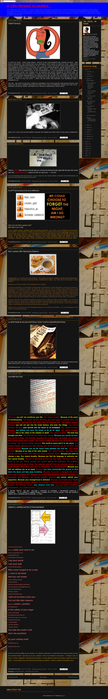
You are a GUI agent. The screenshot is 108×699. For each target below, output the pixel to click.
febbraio (89, 136)
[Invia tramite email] (60, 93)
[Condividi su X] (64, 93)
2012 (86, 141)
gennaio (89, 138)
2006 (86, 155)
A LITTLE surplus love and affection (23, 190)
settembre (89, 76)
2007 (86, 153)
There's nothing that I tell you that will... (91, 92)
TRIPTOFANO (14, 23)
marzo (88, 134)
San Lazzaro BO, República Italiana (23, 251)
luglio (88, 125)
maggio (89, 129)
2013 (86, 69)
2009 (86, 148)
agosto (89, 78)
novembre (89, 71)
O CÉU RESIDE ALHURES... (29, 6)
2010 (86, 146)
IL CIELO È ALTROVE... (91, 34)
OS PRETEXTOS (15, 377)
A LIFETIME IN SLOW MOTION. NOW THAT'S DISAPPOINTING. (36, 322)
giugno (89, 127)
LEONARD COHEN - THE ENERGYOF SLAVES (26, 671)
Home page (43, 677)
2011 (86, 144)
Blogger (63, 695)
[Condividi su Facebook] (65, 93)
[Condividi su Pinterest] (67, 93)
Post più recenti (12, 677)
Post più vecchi (73, 677)
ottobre (89, 74)
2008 (86, 150)
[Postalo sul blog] (62, 93)
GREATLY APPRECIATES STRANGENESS (26, 507)
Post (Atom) (46, 681)
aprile (88, 132)
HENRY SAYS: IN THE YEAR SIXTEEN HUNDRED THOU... (91, 85)
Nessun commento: (53, 93)
